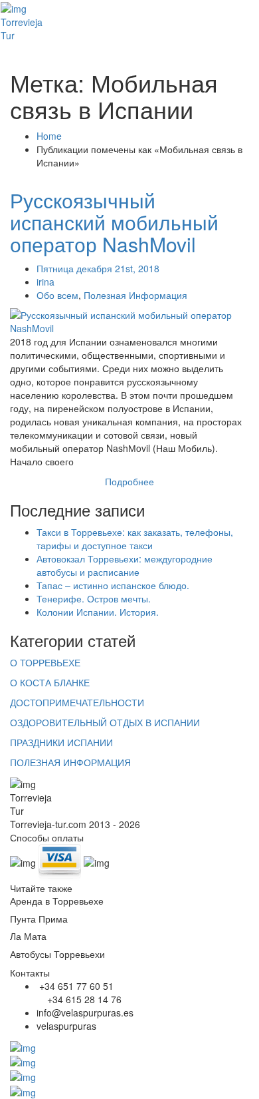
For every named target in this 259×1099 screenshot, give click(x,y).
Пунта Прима (39, 918)
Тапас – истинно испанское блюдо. (113, 585)
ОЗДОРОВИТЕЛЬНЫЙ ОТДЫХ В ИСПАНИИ (105, 722)
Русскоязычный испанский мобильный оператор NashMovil (114, 222)
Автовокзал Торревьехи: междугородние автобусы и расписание (125, 565)
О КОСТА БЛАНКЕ (50, 682)
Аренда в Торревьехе (57, 900)
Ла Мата (28, 936)
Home (49, 135)
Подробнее (129, 481)
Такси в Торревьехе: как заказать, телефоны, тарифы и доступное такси (135, 538)
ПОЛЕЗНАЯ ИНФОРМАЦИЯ (70, 762)
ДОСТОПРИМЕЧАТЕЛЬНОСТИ (77, 702)
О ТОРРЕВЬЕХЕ (45, 662)
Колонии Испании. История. (98, 611)
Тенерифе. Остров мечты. (94, 598)
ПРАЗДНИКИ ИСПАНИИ (61, 742)
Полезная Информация (135, 295)
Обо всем (57, 295)
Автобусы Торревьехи (57, 954)
